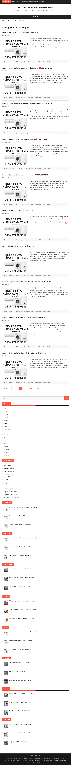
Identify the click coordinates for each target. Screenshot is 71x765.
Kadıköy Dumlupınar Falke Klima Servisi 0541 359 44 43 (23, 317)
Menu (36, 17)
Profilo (6, 444)
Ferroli (6, 435)
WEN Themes (40, 763)
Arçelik (6, 414)
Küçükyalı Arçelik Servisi (11, 494)
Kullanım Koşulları (9, 468)
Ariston (6, 417)
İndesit (6, 441)
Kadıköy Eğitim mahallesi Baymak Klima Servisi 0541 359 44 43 (26, 353)
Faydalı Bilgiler (38, 62)
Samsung (6, 447)
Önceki (5, 388)
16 (23, 388)
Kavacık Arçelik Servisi (10, 486)
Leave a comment (9, 62)
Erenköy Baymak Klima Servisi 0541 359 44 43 (20, 32)
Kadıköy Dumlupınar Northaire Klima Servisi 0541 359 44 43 (25, 139)
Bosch (25, 62)
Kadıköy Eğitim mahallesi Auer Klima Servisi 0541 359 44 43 (25, 175)
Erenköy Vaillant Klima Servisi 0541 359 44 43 (19, 210)
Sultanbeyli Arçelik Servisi (11, 497)
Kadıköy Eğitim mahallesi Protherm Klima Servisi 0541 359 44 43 (27, 68)
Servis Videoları (8, 480)
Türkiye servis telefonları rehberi (35, 7)
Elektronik (31, 62)
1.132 (31, 388)
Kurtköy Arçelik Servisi (10, 489)
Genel (44, 62)
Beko (5, 423)
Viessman (6, 455)
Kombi (48, 62)
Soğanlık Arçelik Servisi (10, 492)
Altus (5, 411)
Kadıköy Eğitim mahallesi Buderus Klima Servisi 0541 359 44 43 (26, 282)
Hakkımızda (7, 465)
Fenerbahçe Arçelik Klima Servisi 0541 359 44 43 (20, 246)
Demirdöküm (7, 429)
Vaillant (6, 452)
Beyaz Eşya (20, 62)
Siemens (6, 449)
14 (16, 388)
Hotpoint (6, 438)
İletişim (6, 483)
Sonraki (37, 388)
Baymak (6, 420)
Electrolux (7, 432)
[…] (56, 47)
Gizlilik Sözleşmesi (9, 471)
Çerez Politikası (8, 474)
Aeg (5, 408)
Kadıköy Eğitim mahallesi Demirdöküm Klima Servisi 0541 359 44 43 (28, 103)
